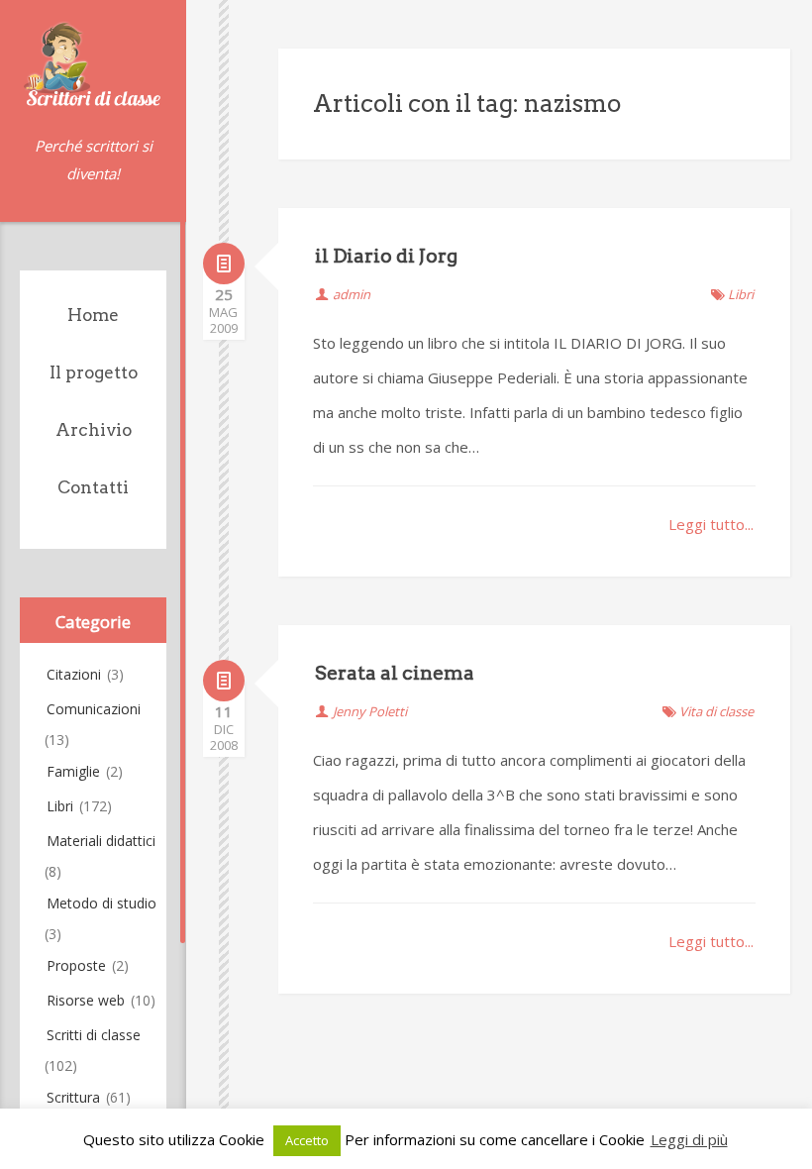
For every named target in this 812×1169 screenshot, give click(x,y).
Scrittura (73, 1097)
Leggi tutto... (711, 524)
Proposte (76, 965)
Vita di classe (716, 711)
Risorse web (86, 1000)
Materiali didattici (101, 840)
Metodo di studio (101, 903)
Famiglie (73, 771)
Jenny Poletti (370, 711)
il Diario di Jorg (386, 256)
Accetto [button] (307, 1140)
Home (93, 315)
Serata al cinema (394, 673)
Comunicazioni (94, 708)
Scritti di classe (94, 1034)
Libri (60, 806)
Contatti (93, 487)
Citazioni (74, 674)
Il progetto (94, 372)
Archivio (93, 430)
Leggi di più (689, 1139)
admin (351, 294)
